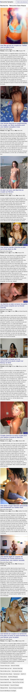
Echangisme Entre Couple (16, 679)
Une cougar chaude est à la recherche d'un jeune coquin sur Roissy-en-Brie (11, 361)
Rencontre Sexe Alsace (6, 674)
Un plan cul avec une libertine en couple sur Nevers (12, 191)
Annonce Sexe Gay (17, 668)
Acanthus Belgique (13, 676)
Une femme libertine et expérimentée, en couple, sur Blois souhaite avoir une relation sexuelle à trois (13, 125)
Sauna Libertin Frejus (5, 682)
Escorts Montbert (4, 685)
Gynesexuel (16, 674)
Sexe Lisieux (3, 676)
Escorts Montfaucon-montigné (8, 690)
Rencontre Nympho (6, 2)
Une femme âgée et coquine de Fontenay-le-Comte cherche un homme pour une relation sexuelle (12, 558)
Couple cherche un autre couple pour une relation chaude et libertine (13, 436)
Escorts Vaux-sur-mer (6, 668)
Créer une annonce (22, 2)
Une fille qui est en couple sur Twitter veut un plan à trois (13, 46)
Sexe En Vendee (15, 665)
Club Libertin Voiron (17, 671)
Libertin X (23, 674)
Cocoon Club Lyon (5, 665)
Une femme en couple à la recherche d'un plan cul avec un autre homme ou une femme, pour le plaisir (13, 635)
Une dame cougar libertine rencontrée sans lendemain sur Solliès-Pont (13, 506)
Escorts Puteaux (15, 685)
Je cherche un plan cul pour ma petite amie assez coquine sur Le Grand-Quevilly (13, 306)
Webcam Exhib (4, 688)
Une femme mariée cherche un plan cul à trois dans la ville (13, 248)
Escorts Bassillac (4, 679)
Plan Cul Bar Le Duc (5, 671)
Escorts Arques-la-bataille (15, 688)
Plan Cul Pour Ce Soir (18, 682)
